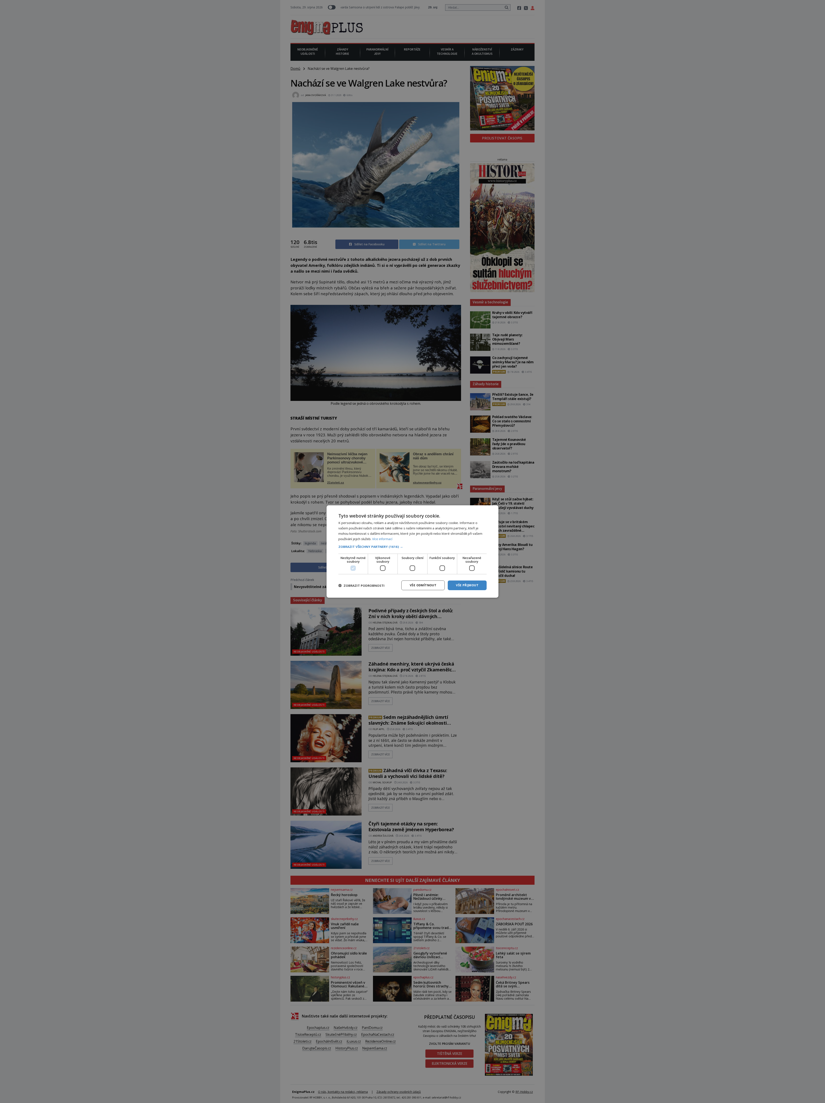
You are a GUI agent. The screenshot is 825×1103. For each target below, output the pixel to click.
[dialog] (412, 551)
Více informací (382, 539)
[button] (412, 546)
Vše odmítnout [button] (423, 585)
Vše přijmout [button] (467, 585)
